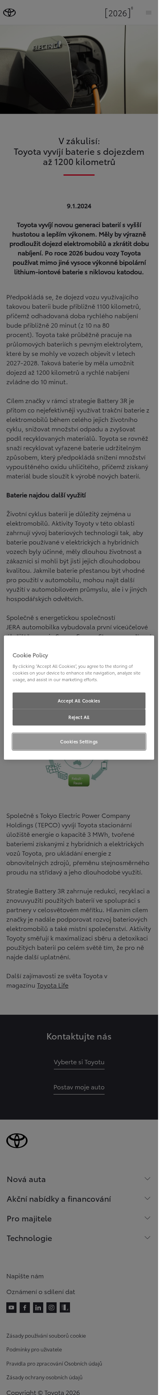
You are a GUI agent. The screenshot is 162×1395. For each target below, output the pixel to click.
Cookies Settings (79, 741)
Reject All (79, 717)
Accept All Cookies (79, 700)
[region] (79, 697)
